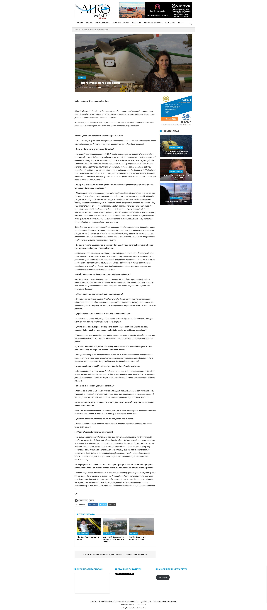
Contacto (141, 604)
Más (179, 23)
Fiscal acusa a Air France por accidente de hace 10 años (176, 152)
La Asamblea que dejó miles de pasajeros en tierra (176, 176)
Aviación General (102, 23)
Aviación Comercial (120, 23)
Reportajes (136, 23)
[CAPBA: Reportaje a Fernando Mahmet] (141, 526)
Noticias (79, 23)
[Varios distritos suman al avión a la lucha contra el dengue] (115, 526)
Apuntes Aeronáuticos (153, 23)
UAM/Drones (170, 23)
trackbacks (120, 554)
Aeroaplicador (83, 500)
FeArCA (92, 500)
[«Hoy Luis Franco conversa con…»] (89, 526)
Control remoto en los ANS (176, 202)
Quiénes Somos (128, 604)
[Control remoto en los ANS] (176, 194)
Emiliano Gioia (141, 608)
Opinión (89, 23)
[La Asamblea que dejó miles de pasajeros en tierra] (176, 170)
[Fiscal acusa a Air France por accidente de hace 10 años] (176, 146)
